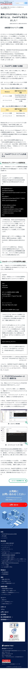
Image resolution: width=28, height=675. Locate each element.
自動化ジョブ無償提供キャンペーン (10, 592)
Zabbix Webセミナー (7, 603)
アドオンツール (6, 551)
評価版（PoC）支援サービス (9, 590)
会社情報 (3, 614)
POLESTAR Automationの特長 (9, 534)
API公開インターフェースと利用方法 (11, 553)
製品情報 (3, 541)
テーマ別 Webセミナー (7, 601)
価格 (2, 577)
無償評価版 (4, 586)
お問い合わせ (14, 505)
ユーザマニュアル (6, 594)
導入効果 (4, 536)
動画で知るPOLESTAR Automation (10, 563)
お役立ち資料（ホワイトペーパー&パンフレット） (14, 561)
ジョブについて (6, 547)
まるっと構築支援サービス (8, 583)
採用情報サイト (5, 619)
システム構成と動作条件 (8, 543)
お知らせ (3, 607)
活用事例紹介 (5, 574)
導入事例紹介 (5, 572)
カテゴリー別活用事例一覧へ (18, 480)
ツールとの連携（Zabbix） (8, 557)
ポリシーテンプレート (7, 549)
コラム (3, 609)
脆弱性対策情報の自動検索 (8, 555)
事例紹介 (3, 570)
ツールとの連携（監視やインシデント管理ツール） (14, 559)
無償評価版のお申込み (7, 588)
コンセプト (5, 538)
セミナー (3, 597)
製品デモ (4, 599)
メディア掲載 (5, 565)
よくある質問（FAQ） (7, 567)
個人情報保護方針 (6, 617)
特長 (2, 532)
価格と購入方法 (6, 579)
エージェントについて (7, 545)
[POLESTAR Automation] (6, 3)
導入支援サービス (6, 581)
